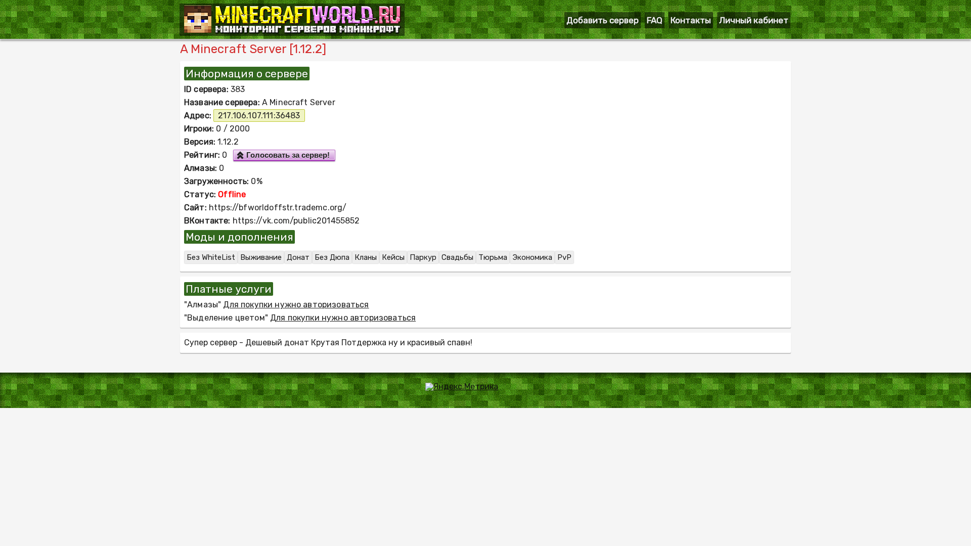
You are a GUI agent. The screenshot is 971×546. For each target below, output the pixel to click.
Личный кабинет (753, 20)
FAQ (655, 20)
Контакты (691, 20)
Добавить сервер (602, 20)
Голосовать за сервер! (288, 155)
